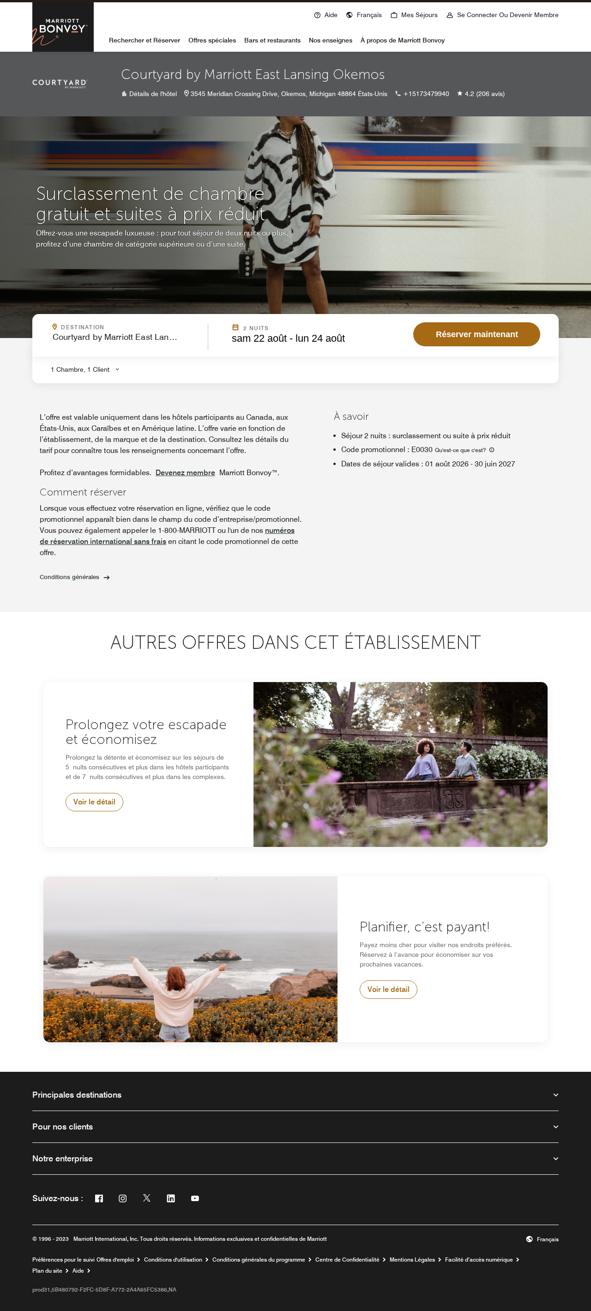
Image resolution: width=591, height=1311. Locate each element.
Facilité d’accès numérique (479, 1260)
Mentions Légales (412, 1260)
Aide (78, 1271)
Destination (131, 327)
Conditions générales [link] (69, 576)
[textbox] (127, 341)
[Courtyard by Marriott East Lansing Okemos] (60, 84)
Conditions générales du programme (258, 1260)
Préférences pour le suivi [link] (63, 1260)
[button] (364, 13)
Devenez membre (185, 472)
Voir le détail (94, 801)
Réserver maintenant (477, 334)
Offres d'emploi (115, 1260)
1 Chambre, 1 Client (80, 369)
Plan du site (47, 1271)
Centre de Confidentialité (347, 1260)
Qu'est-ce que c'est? (461, 450)
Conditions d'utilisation (173, 1260)
